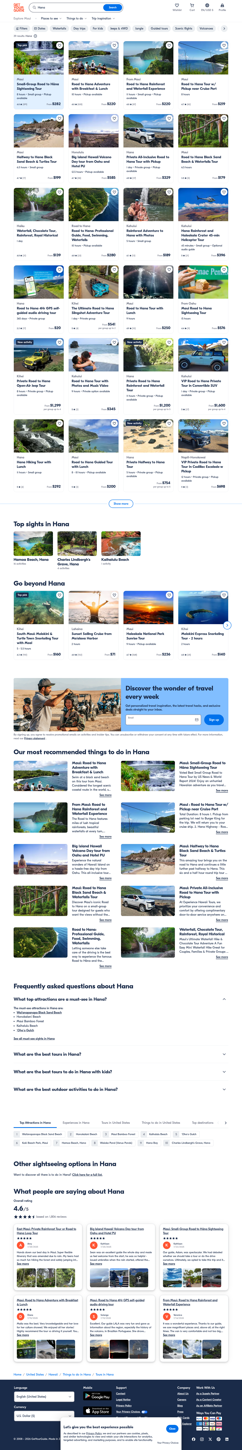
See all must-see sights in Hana (34, 1038)
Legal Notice (123, 1399)
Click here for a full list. (87, 1174)
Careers (181, 1399)
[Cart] (192, 5)
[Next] (227, 625)
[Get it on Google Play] (97, 1396)
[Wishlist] (177, 5)
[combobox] (66, 7)
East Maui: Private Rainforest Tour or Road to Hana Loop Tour (46, 1231)
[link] (39, 75)
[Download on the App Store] (97, 1411)
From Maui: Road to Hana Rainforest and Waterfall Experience (190, 1302)
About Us (182, 1393)
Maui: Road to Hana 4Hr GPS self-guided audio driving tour (117, 1302)
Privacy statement (34, 738)
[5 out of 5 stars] (48, 1238)
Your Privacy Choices (128, 1411)
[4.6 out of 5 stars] (25, 1216)
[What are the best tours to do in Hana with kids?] (224, 1072)
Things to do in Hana (77, 1374)
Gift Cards (183, 1417)
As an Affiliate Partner (209, 1405)
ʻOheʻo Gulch (25, 1030)
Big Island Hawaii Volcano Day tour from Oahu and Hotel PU (117, 1231)
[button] (39, 75)
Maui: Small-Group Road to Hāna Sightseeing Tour (193, 1231)
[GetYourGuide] (19, 8)
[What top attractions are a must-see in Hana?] (224, 999)
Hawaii (53, 1374)
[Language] (207, 5)
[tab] (35, 1123)
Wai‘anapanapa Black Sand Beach (39, 1012)
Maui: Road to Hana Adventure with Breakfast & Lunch (47, 1302)
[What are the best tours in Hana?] (224, 1054)
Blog (180, 1405)
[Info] (35, 36)
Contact (120, 1393)
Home (17, 1374)
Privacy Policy (124, 1405)
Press (180, 1411)
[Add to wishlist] (59, 45)
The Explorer (184, 1423)
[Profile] (222, 5)
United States (35, 1374)
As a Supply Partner (207, 1393)
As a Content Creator (208, 1399)
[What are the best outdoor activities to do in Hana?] (224, 1089)
